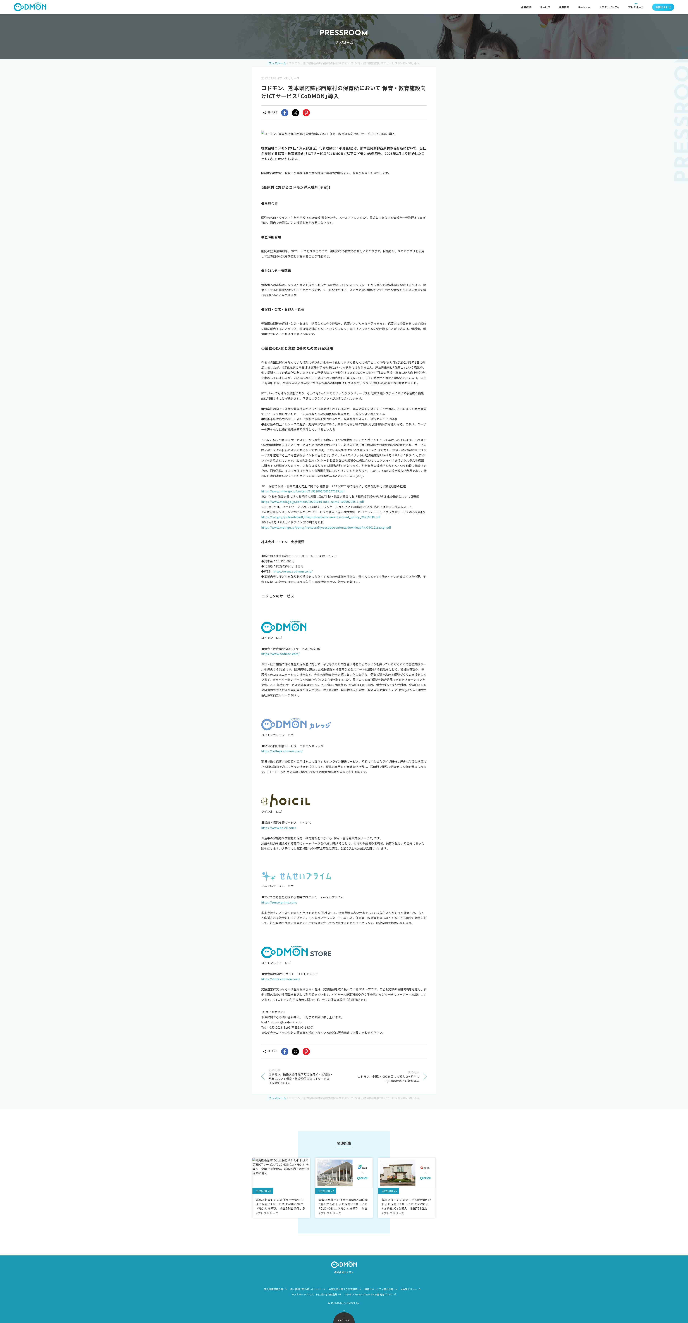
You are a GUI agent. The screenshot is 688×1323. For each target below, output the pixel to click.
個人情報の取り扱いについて (305, 1289)
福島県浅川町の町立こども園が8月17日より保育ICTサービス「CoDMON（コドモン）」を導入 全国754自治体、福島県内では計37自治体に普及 (406, 1204)
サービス (545, 7)
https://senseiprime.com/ (279, 902)
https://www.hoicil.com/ (278, 828)
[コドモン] (30, 7)
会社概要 (526, 7)
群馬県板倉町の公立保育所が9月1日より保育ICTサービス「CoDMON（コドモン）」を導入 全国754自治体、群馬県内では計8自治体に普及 (281, 1204)
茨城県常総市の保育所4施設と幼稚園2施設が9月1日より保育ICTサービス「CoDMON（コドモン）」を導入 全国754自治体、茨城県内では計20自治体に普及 (344, 1204)
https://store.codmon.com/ (280, 979)
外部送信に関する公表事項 (343, 1289)
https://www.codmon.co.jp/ (293, 571)
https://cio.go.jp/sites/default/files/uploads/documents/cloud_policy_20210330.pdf (320, 517)
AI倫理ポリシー (408, 1289)
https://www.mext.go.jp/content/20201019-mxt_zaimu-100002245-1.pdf (312, 501)
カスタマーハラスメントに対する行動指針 (314, 1294)
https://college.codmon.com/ (282, 751)
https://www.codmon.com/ (280, 654)
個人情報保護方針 (273, 1289)
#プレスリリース (288, 78)
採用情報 (564, 7)
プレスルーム (636, 7)
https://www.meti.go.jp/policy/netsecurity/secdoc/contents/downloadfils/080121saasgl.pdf (326, 527)
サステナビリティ (609, 7)
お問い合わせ (663, 7)
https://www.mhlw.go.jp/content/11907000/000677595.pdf (302, 491)
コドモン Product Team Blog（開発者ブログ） (368, 1294)
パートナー (584, 7)
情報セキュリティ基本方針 (379, 1289)
